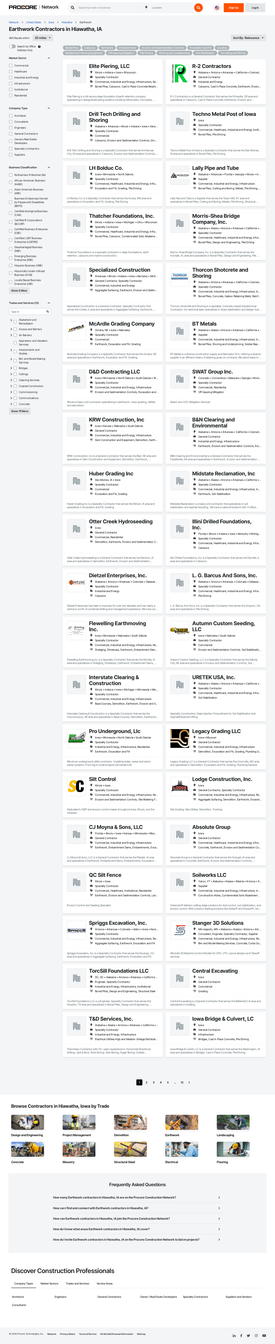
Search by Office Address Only (26, 48)
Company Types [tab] (23, 1283)
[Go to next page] (189, 1082)
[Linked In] (234, 1335)
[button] (10, 65)
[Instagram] (256, 1336)
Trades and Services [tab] (77, 1283)
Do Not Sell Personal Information (116, 1334)
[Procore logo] (23, 7)
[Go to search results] (47, 311)
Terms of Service (88, 1334)
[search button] (198, 7)
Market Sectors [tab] (49, 1283)
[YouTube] (264, 1335)
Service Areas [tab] (105, 1283)
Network (50, 7)
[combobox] (171, 8)
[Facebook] (241, 1336)
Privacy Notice (67, 1334)
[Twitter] (248, 1335)
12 (182, 1082)
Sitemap (141, 1334)
